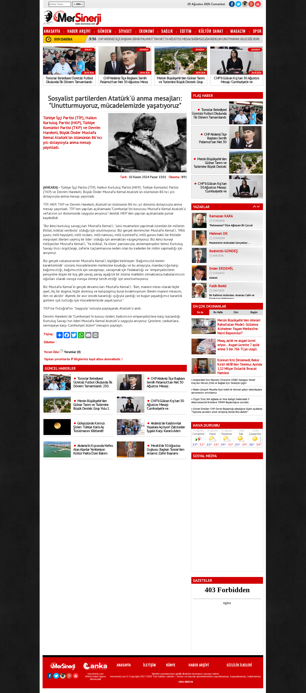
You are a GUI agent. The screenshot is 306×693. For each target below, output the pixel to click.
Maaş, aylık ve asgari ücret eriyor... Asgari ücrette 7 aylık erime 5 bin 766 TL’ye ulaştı (238, 344)
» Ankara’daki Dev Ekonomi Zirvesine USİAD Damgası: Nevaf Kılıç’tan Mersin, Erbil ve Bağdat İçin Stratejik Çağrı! (223, 381)
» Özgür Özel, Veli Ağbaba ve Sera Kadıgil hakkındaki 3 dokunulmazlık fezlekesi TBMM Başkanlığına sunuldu (220, 401)
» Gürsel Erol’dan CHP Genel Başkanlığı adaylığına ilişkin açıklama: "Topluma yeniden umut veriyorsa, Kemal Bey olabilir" (227, 410)
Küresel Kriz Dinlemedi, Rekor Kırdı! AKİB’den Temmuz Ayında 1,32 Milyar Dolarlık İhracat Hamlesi (240, 366)
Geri (254, 206)
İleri (258, 206)
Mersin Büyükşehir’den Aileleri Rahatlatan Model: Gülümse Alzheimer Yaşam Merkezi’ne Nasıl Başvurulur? (239, 326)
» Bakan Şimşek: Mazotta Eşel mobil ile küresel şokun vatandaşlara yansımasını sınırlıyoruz (226, 391)
